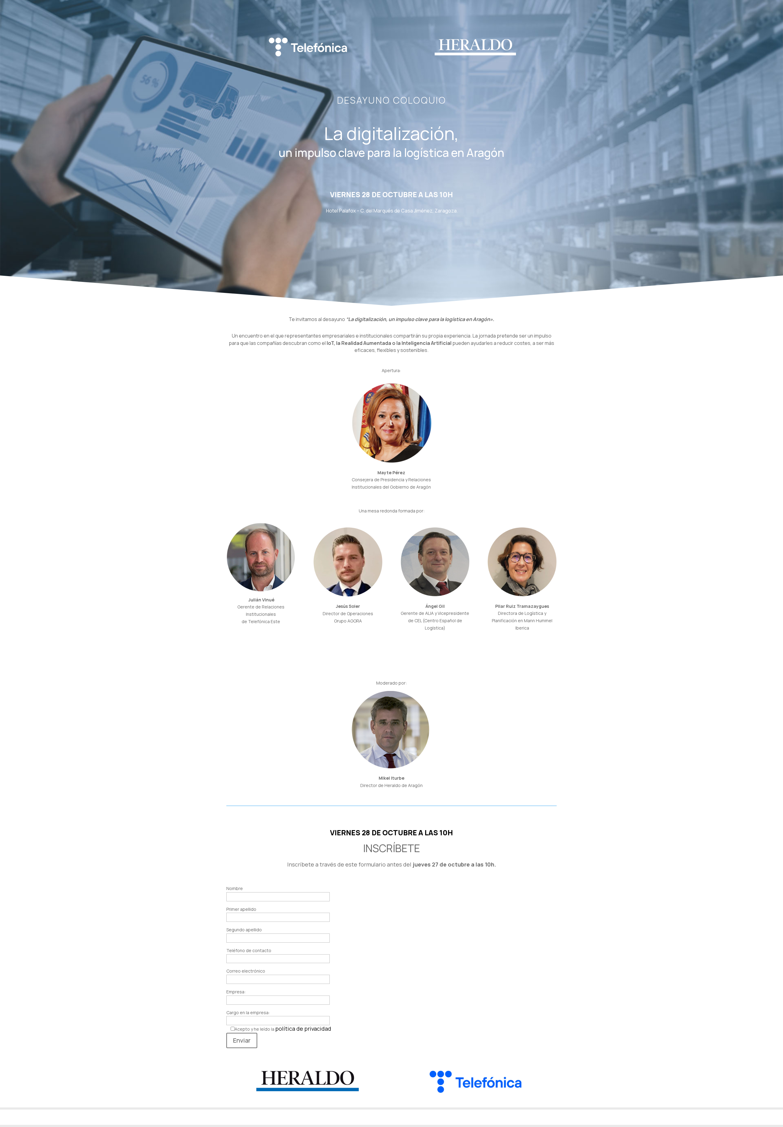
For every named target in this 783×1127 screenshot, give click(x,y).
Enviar (241, 1040)
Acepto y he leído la (283, 1028)
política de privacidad (303, 1028)
